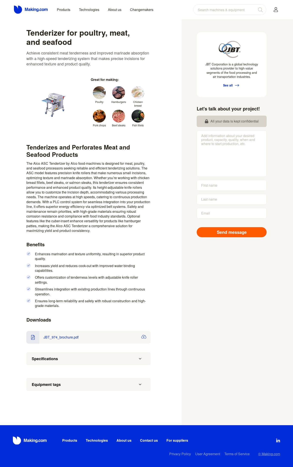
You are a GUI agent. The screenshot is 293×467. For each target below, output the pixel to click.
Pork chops (99, 125)
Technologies (89, 9)
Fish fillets (138, 125)
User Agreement (207, 453)
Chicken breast (138, 103)
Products (63, 9)
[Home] (31, 9)
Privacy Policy (180, 453)
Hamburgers (118, 102)
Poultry (99, 102)
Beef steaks (118, 125)
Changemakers (141, 9)
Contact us (149, 440)
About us (114, 9)
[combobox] (229, 9)
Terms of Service (237, 453)
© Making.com (269, 453)
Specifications (45, 358)
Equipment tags (46, 384)
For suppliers (177, 440)
